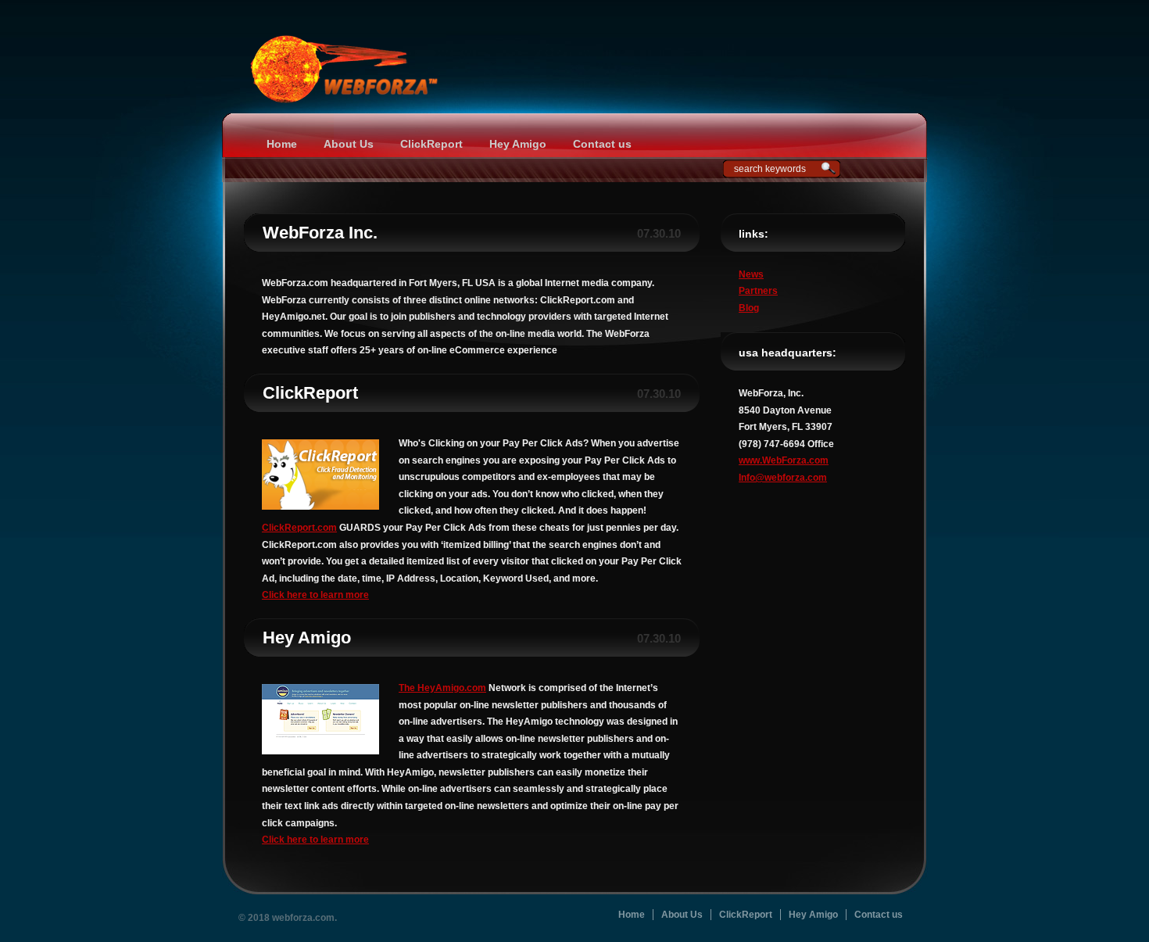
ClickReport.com (299, 527)
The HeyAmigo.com (442, 687)
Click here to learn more (315, 594)
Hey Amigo (517, 144)
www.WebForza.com (784, 460)
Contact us (602, 144)
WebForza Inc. (320, 232)
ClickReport (431, 144)
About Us (349, 144)
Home (282, 144)
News (751, 274)
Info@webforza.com (783, 477)
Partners (758, 290)
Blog (749, 308)
